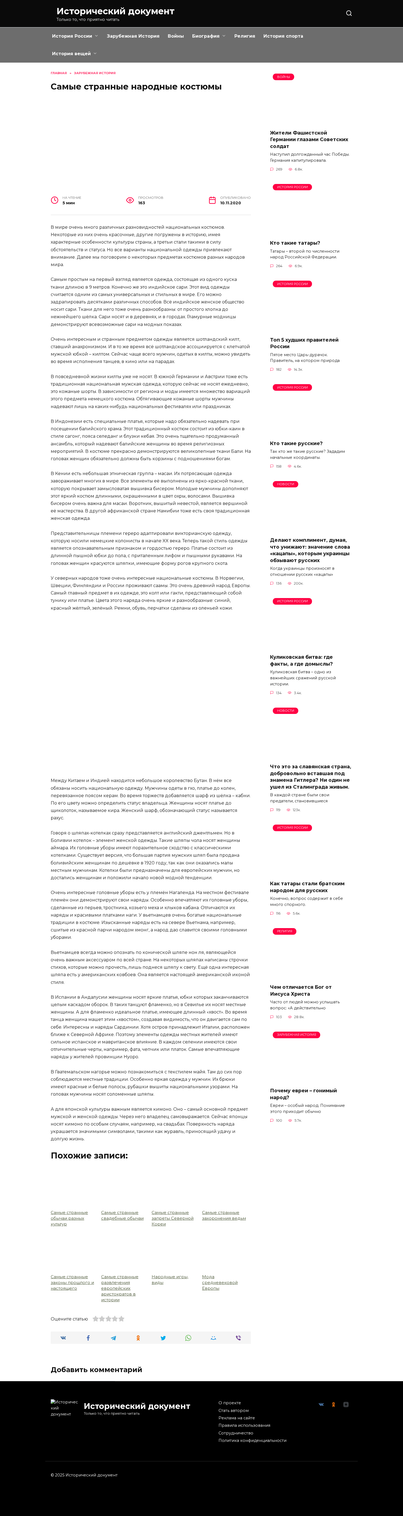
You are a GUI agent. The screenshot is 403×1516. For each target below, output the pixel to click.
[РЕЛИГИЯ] (311, 976)
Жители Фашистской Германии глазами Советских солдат (309, 139)
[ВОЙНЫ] (311, 121)
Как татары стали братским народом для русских (307, 887)
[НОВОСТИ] (311, 529)
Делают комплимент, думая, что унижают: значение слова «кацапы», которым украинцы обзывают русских (310, 550)
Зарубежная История (133, 36)
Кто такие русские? (296, 443)
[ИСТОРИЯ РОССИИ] (311, 231)
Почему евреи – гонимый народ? (303, 1094)
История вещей (71, 53)
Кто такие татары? (295, 243)
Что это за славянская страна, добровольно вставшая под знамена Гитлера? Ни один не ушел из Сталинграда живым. (310, 777)
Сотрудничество (235, 1433)
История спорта (283, 36)
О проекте (229, 1402)
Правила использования (244, 1425)
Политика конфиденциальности (252, 1440)
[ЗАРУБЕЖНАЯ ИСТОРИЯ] (311, 1079)
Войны (176, 36)
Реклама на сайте (236, 1418)
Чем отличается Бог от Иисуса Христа (301, 990)
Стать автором (233, 1410)
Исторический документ (115, 11)
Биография (206, 36)
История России (72, 36)
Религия (244, 36)
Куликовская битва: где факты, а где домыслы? (301, 660)
